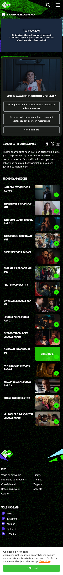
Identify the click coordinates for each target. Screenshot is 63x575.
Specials (37, 488)
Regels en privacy (10, 488)
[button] (51, 23)
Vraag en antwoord (11, 474)
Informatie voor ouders (13, 479)
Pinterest (11, 528)
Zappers (37, 484)
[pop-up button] (44, 23)
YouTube (10, 523)
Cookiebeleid (8, 484)
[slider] (31, 48)
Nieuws (37, 474)
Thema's (37, 479)
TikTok (10, 513)
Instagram (11, 518)
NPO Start (11, 534)
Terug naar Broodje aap (20, 14)
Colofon (5, 493)
